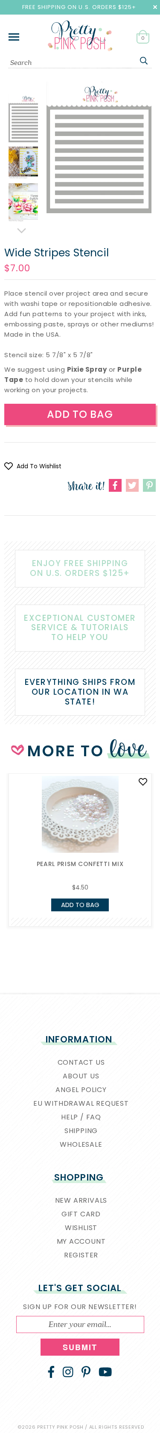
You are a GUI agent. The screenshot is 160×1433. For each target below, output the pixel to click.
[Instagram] (68, 1372)
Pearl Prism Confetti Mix (80, 864)
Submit (80, 1347)
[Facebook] (51, 1372)
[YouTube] (105, 1372)
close (155, 7)
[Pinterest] (85, 1372)
